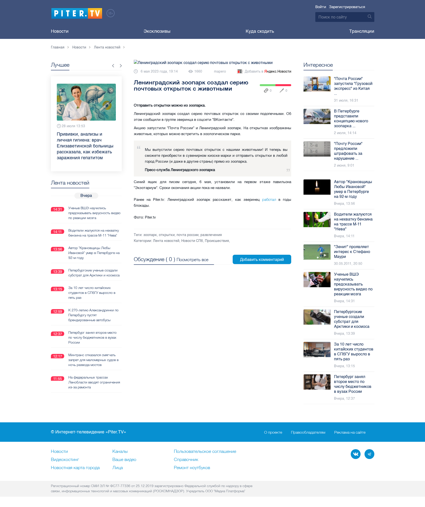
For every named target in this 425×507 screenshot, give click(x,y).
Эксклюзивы (157, 31)
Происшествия (217, 241)
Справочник (186, 459)
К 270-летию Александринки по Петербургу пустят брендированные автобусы (93, 315)
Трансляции (361, 31)
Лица (117, 467)
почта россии (187, 235)
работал (269, 199)
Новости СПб (192, 241)
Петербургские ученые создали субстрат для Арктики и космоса (94, 272)
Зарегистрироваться (347, 7)
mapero (220, 71)
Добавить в (268, 71)
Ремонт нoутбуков (192, 467)
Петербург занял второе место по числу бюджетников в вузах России (92, 337)
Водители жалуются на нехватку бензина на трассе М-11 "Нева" (93, 233)
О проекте (273, 432)
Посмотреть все (192, 259)
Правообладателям (308, 432)
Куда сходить (260, 31)
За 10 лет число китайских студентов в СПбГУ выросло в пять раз (91, 292)
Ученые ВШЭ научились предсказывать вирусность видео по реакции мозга (94, 213)
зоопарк (150, 235)
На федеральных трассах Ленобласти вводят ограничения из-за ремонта (94, 382)
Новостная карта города (75, 467)
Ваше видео (124, 459)
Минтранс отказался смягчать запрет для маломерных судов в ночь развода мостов (93, 360)
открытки (167, 235)
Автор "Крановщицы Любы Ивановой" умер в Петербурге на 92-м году (94, 253)
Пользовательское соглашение (205, 451)
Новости (60, 31)
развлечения (211, 235)
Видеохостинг (65, 459)
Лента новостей (166, 241)
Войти (320, 7)
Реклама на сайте (349, 432)
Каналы (120, 451)
